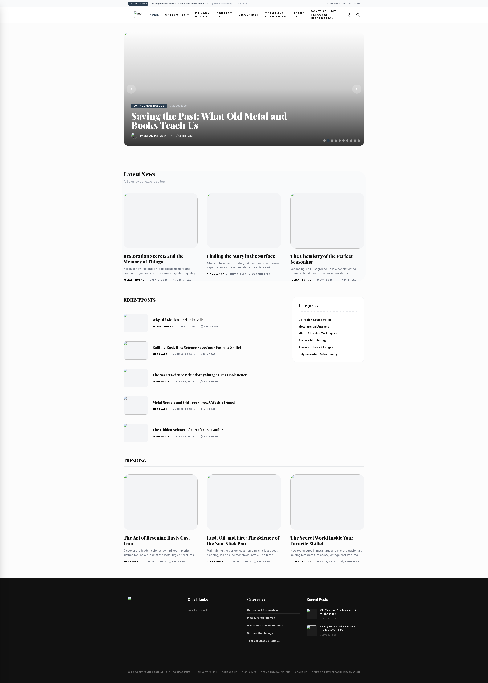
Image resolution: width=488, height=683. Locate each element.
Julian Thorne (134, 280)
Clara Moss (215, 561)
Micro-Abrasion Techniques (265, 625)
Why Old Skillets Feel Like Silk (177, 320)
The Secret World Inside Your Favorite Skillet (321, 540)
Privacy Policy (202, 15)
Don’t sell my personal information (323, 15)
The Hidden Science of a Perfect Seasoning (188, 430)
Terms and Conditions (275, 15)
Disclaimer (248, 14)
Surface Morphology (260, 633)
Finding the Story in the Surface (241, 256)
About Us (299, 15)
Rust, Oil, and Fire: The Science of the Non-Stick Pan (243, 540)
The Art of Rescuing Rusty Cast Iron (157, 540)
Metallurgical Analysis (261, 617)
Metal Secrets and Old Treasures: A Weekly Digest (193, 402)
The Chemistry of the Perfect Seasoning (321, 259)
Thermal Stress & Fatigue (263, 640)
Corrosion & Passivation (262, 609)
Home (154, 14)
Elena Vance (215, 274)
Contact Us (224, 15)
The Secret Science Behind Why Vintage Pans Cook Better (199, 375)
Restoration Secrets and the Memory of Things (194, 3)
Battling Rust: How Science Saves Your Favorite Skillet (196, 347)
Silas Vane (159, 354)
